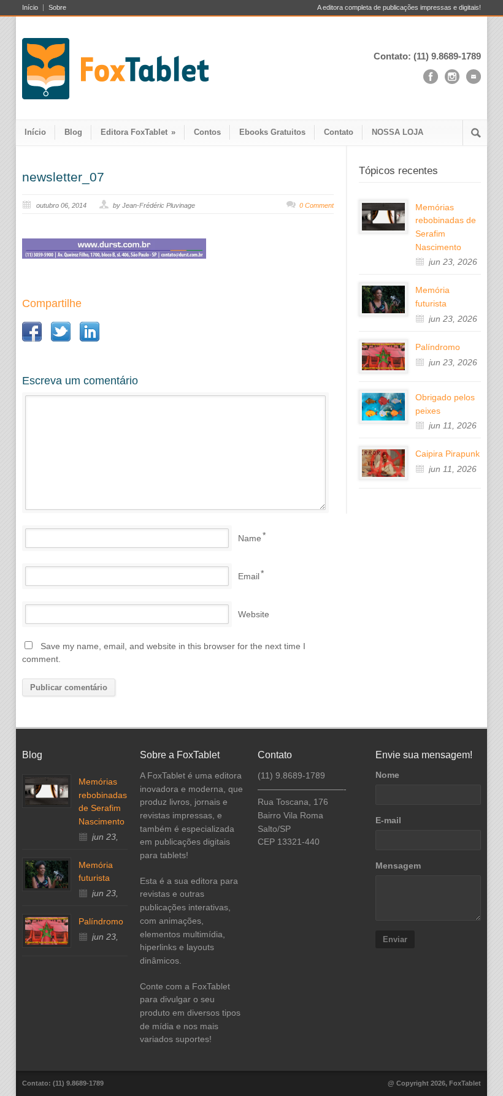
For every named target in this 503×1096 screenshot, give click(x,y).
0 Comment (316, 205)
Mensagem (398, 865)
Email (248, 576)
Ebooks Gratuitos (272, 132)
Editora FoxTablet (138, 132)
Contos (207, 132)
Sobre (57, 7)
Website (253, 614)
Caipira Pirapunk (447, 454)
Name (249, 538)
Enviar (395, 939)
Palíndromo (437, 347)
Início (30, 7)
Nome (387, 775)
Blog (73, 132)
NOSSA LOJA (397, 132)
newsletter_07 (63, 177)
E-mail (388, 820)
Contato (338, 132)
